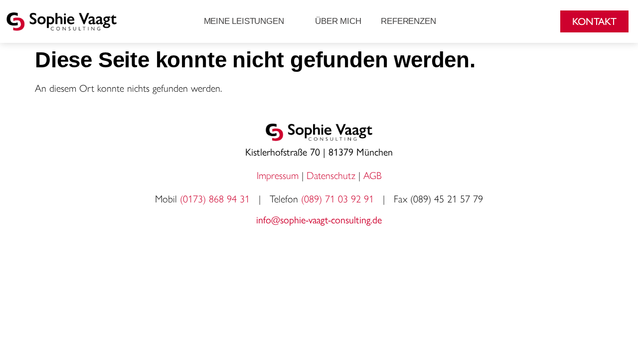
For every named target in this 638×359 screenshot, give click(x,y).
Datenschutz (331, 175)
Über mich (338, 21)
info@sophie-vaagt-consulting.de (319, 219)
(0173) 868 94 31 (216, 199)
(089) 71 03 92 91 (337, 199)
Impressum (278, 175)
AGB (372, 175)
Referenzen (408, 21)
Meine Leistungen (244, 21)
